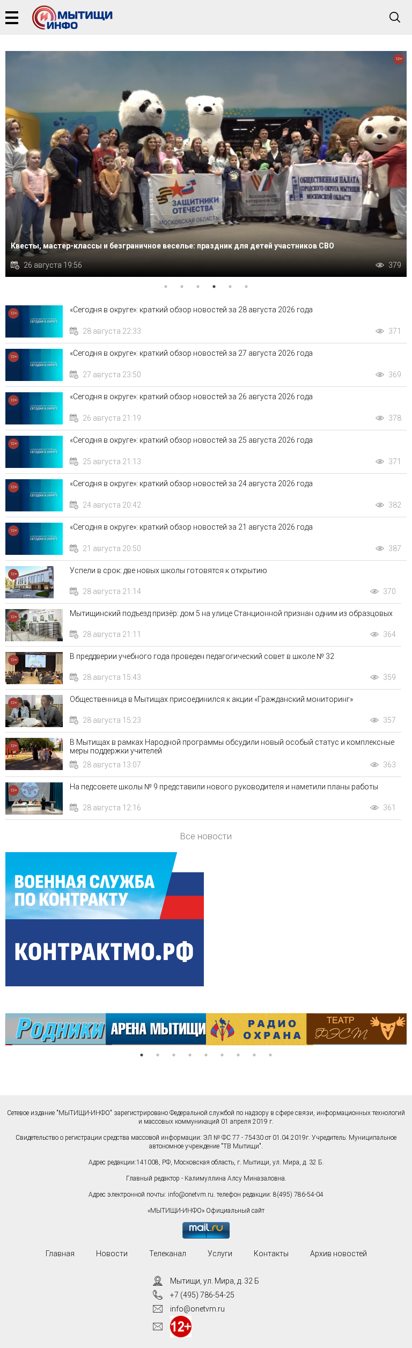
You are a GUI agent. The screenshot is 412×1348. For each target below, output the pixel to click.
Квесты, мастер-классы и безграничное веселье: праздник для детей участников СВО (172, 245)
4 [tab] (214, 286)
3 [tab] (198, 286)
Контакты (271, 1253)
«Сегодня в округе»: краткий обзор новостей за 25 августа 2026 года (191, 440)
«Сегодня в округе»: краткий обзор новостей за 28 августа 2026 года (191, 309)
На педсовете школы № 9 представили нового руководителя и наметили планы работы (224, 786)
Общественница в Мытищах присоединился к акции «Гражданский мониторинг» (211, 699)
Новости (112, 1253)
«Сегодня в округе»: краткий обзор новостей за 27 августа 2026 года (191, 353)
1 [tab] (165, 286)
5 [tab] (230, 286)
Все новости (206, 836)
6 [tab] (246, 286)
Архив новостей (338, 1253)
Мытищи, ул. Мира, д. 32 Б (214, 1281)
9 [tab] (270, 1055)
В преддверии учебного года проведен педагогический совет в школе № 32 (202, 656)
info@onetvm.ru (191, 1194)
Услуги (220, 1253)
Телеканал (167, 1253)
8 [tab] (254, 1055)
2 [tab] (181, 286)
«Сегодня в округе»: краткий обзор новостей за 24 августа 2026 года (191, 483)
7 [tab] (238, 1055)
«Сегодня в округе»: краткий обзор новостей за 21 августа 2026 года (191, 527)
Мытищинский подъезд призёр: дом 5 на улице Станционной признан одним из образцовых (231, 613)
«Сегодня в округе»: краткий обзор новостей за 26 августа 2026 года (191, 396)
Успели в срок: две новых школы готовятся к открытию (168, 570)
